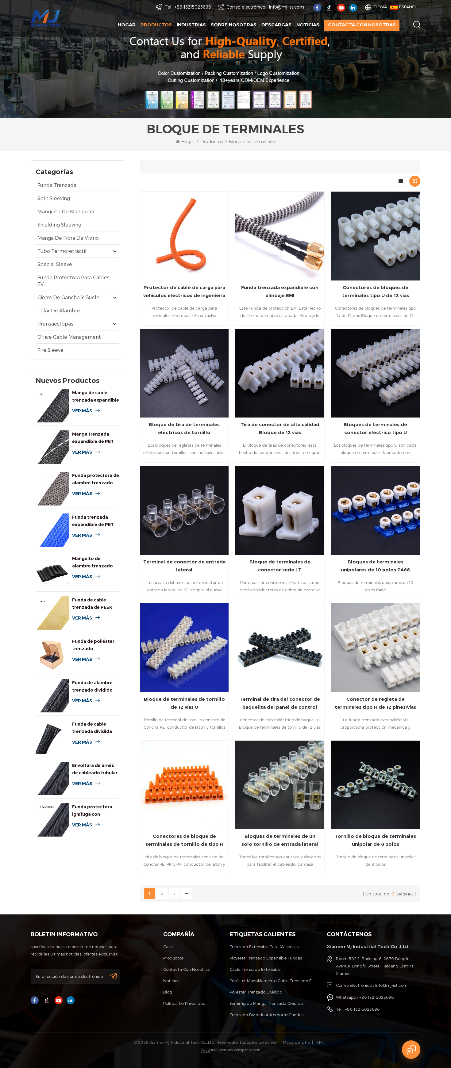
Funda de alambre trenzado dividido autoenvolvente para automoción (92, 687)
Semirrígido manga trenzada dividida (266, 1003)
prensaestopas (55, 323)
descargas (276, 25)
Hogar (127, 25)
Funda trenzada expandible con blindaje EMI (279, 291)
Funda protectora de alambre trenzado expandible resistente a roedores (95, 479)
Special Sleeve (54, 264)
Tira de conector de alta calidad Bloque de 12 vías (280, 428)
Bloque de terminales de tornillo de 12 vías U (184, 703)
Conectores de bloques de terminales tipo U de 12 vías (375, 291)
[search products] (416, 24)
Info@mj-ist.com (286, 7)
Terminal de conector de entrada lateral (184, 566)
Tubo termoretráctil (62, 251)
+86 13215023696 (376, 997)
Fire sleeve (50, 350)
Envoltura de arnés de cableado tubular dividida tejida (95, 769)
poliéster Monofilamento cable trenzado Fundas (272, 980)
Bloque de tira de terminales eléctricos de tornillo (184, 428)
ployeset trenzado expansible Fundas (265, 957)
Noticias (307, 25)
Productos (156, 25)
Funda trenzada (56, 185)
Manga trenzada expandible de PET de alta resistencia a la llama (94, 438)
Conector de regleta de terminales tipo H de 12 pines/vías (375, 703)
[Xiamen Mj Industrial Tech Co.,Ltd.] (45, 18)
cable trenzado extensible (254, 969)
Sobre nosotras (233, 25)
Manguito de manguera (65, 211)
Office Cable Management (69, 337)
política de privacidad (184, 1003)
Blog (167, 992)
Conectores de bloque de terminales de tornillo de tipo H (184, 840)
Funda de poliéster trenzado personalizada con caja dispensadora (93, 645)
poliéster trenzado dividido (255, 992)
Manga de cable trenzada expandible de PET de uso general (95, 397)
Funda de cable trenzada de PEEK (92, 603)
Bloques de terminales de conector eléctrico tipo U (375, 428)
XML (320, 1042)
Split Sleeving (53, 198)
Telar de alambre (58, 310)
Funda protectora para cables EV (73, 280)
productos (173, 957)
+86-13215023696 (193, 7)
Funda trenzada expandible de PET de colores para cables (93, 521)
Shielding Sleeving (59, 224)
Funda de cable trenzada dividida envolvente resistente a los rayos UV (92, 728)
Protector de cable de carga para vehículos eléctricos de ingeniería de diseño (184, 291)
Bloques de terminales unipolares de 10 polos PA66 (375, 566)
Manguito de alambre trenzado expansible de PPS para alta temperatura (92, 563)
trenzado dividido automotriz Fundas (266, 1014)
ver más (82, 411)
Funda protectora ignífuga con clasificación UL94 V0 (92, 811)
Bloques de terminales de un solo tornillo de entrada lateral (279, 840)
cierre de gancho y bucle (68, 297)
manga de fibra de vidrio (68, 238)
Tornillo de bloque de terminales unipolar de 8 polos (375, 840)
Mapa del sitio (296, 1042)
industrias (191, 25)
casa (168, 946)
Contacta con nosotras (362, 25)
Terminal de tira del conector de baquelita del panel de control (280, 703)
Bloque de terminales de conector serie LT (279, 566)
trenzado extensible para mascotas (264, 946)
